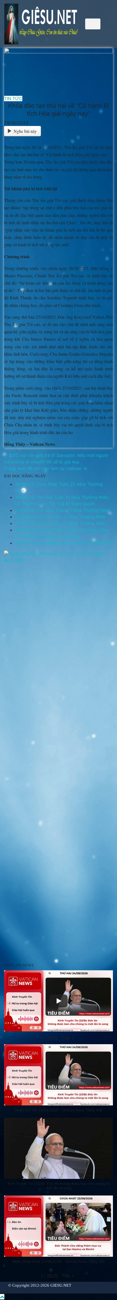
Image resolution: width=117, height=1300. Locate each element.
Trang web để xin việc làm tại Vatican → (45, 468)
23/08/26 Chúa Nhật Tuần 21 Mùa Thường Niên (64, 543)
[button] (68, 1038)
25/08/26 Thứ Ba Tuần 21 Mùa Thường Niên (60, 523)
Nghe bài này (25, 131)
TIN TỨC (13, 98)
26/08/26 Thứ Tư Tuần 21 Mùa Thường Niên (60, 517)
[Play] (58, 1000)
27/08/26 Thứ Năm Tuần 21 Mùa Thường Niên (62, 510)
